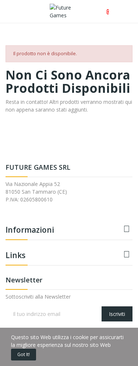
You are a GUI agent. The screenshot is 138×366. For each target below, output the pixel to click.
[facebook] (8, 212)
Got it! (23, 354)
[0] (102, 8)
